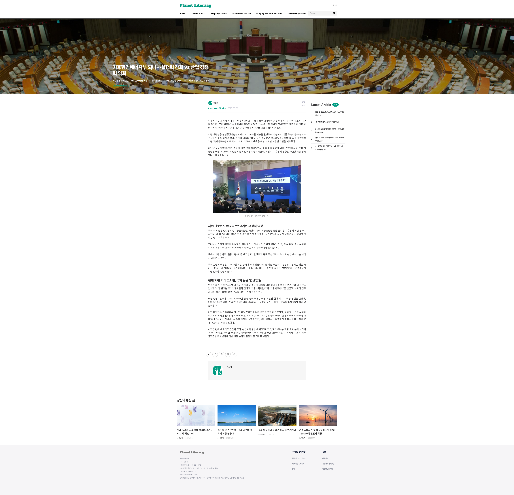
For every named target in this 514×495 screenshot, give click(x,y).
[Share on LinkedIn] (221, 354)
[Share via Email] (228, 354)
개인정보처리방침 (328, 464)
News (182, 13)
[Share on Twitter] (208, 354)
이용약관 (325, 458)
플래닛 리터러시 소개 (299, 458)
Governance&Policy (241, 13)
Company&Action (218, 13)
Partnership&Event (297, 13)
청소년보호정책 (327, 469)
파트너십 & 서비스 (298, 464)
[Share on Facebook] (215, 354)
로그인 (334, 5)
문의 (293, 469)
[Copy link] (234, 354)
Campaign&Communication (269, 13)
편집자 (229, 367)
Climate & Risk (198, 13)
